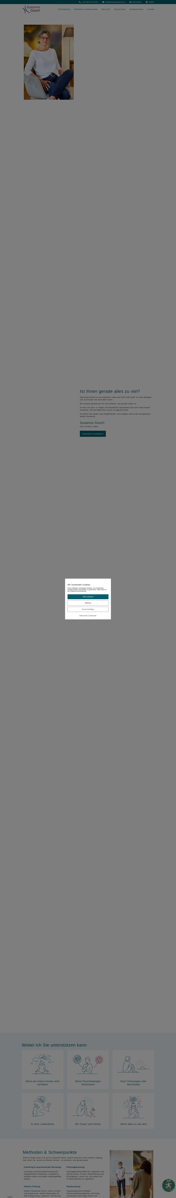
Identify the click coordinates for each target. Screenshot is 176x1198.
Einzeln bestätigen (88, 609)
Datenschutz (84, 615)
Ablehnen (88, 603)
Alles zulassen (88, 597)
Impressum (92, 615)
